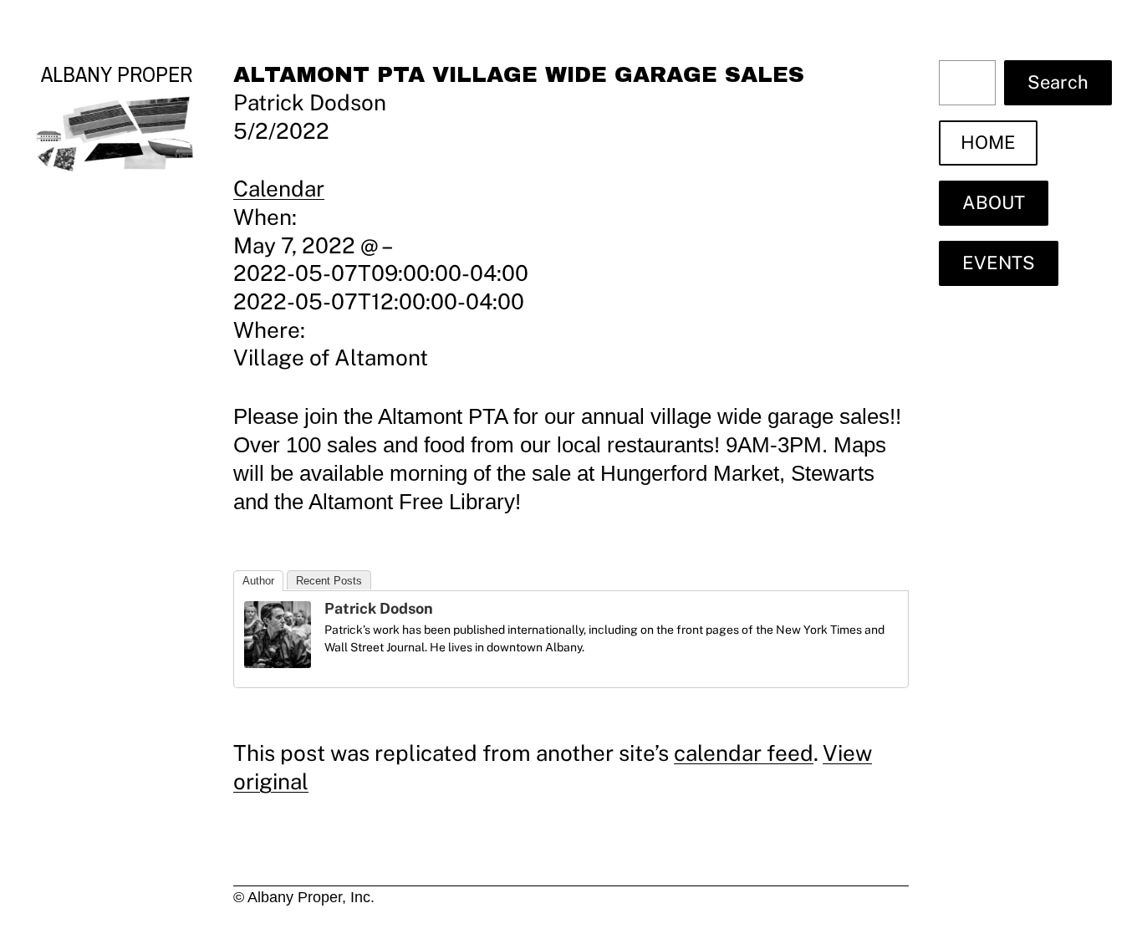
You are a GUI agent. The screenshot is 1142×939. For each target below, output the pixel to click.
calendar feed (743, 753)
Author (258, 580)
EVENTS (998, 262)
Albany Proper (116, 74)
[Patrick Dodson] (277, 660)
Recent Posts (329, 580)
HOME (988, 142)
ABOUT (993, 202)
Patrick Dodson (378, 608)
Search (1057, 82)
